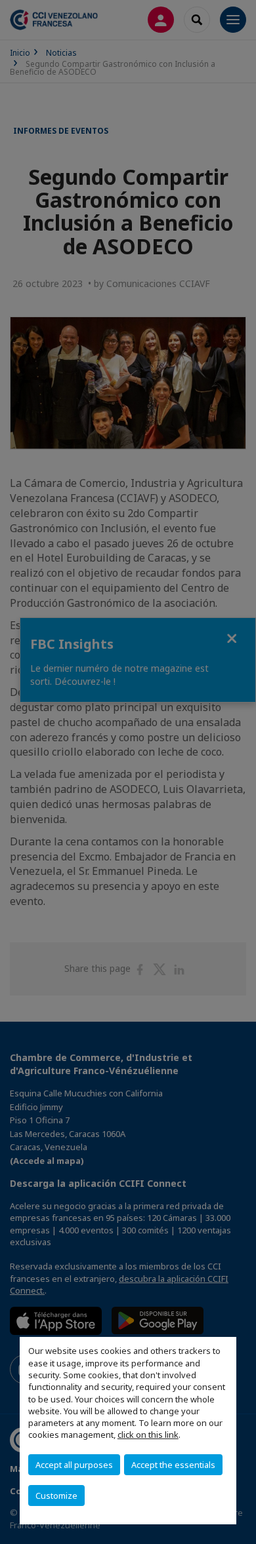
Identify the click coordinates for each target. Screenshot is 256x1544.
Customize (56, 1495)
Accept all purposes (74, 1465)
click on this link (148, 1434)
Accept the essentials (173, 1465)
